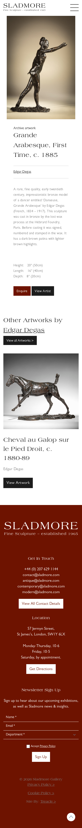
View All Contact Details (41, 604)
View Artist (43, 291)
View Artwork (18, 483)
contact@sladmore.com (41, 575)
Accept (43, 746)
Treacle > (48, 801)
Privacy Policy (48, 746)
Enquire (22, 291)
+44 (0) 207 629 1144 (41, 570)
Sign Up (41, 757)
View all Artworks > (20, 341)
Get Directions (41, 669)
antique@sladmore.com (41, 581)
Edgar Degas (22, 172)
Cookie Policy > (41, 793)
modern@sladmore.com (41, 592)
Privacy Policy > (41, 785)
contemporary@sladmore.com (41, 587)
